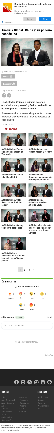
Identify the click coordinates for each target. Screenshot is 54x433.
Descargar (7, 83)
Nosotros (41, 399)
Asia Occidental (8, 399)
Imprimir (10, 90)
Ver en (6, 76)
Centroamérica (7, 419)
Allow (45, 18)
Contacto (41, 402)
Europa (4, 408)
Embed (22, 90)
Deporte (22, 405)
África (3, 405)
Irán (3, 396)
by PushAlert (8, 22)
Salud (21, 408)
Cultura (22, 411)
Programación (43, 405)
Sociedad (23, 396)
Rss (38, 408)
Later (29, 18)
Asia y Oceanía (7, 402)
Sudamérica (6, 417)
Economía (23, 399)
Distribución (42, 396)
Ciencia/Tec (24, 402)
